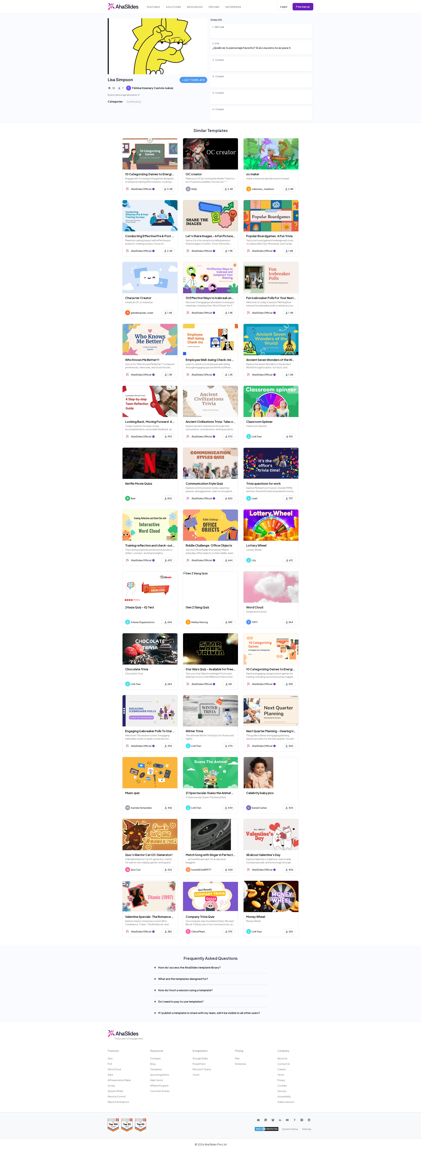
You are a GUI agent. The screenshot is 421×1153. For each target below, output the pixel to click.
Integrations (200, 1050)
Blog (152, 1063)
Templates (156, 1069)
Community (134, 101)
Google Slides (200, 1058)
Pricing (214, 7)
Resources (195, 7)
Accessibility (284, 1096)
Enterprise (233, 7)
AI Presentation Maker (119, 1080)
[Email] (258, 1120)
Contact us (283, 1063)
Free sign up (303, 6)
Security (281, 1090)
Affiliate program (159, 1085)
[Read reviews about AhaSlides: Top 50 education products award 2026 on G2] (126, 1125)
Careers (281, 1069)
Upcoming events (159, 1074)
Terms (280, 1074)
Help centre (156, 1080)
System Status (290, 1128)
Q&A (110, 1074)
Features (153, 7)
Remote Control (117, 1096)
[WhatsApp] (265, 1120)
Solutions (173, 7)
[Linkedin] (280, 1120)
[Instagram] (301, 1120)
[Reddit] (309, 1120)
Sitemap (306, 1128)
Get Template (194, 80)
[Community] (272, 1120)
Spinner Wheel (115, 1090)
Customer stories (160, 1090)
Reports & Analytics (118, 1101)
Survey (111, 1085)
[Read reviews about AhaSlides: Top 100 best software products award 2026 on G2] (113, 1125)
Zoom (196, 1074)
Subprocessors (285, 1101)
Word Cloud (114, 1069)
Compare (155, 1058)
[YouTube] (287, 1120)
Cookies (282, 1085)
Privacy (281, 1080)
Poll (110, 1063)
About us (282, 1058)
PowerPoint (199, 1063)
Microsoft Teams (202, 1069)
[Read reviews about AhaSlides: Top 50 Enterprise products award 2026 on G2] (140, 1125)
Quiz (110, 1058)
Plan (237, 1058)
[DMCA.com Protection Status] (266, 1129)
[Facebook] (294, 1120)
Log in (283, 6)
